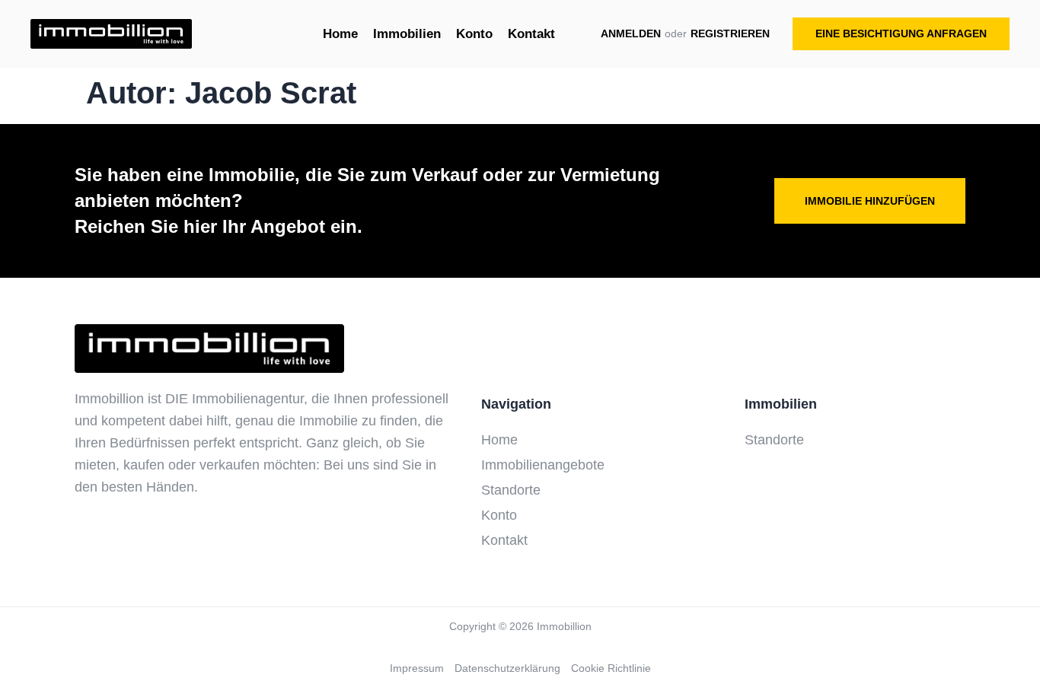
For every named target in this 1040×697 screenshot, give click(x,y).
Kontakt (504, 540)
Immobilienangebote (543, 465)
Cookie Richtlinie (611, 668)
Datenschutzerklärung (507, 668)
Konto (499, 515)
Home (499, 439)
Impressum (417, 668)
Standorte (511, 490)
